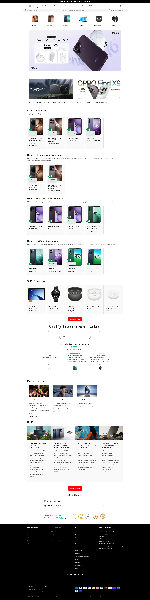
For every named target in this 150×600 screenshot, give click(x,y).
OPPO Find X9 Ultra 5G (36, 138)
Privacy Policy (79, 547)
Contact (77, 538)
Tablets (81, 25)
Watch (114, 25)
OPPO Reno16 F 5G (73, 138)
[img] (75, 347)
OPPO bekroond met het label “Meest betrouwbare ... (38, 445)
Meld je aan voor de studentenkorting (35, 415)
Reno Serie (49, 25)
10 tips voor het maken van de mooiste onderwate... (87, 445)
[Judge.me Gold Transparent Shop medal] (73, 516)
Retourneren (79, 550)
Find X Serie (34, 25)
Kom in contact (57, 411)
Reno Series (31, 535)
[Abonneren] (89, 337)
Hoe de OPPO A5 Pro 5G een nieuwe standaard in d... (110, 445)
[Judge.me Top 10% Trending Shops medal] (102, 516)
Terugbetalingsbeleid (82, 556)
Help (76, 568)
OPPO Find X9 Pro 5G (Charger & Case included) (54, 140)
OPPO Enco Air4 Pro (112, 306)
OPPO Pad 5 (32, 306)
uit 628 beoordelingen (74, 349)
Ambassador (79, 565)
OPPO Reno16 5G (53, 226)
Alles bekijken (75, 319)
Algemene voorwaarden (68, 595)
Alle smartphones (32, 544)
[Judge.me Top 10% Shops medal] (95, 516)
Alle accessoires (56, 541)
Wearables (54, 532)
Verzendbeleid (79, 595)
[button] (47, 6)
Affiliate (77, 562)
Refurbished (31, 541)
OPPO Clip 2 (71, 306)
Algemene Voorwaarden (83, 532)
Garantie (78, 541)
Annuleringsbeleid (100, 595)
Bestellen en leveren (81, 535)
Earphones (97, 25)
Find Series (30, 532)
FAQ (76, 559)
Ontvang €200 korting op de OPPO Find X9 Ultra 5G (46, 102)
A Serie (65, 25)
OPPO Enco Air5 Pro (93, 306)
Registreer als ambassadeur (86, 407)
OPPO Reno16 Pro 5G (35, 226)
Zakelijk (77, 553)
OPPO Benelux (35, 596)
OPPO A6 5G (33, 269)
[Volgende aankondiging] (122, 1)
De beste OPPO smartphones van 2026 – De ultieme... (62, 445)
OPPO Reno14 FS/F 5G (93, 226)
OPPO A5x (90, 269)
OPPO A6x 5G (91, 138)
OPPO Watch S (52, 306)
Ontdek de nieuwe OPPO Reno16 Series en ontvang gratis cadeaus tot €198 (53, 76)
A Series (30, 538)
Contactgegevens (89, 595)
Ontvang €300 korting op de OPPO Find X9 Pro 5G (93, 102)
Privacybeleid (56, 595)
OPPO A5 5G (71, 269)
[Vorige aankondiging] (28, 1)
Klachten (78, 544)
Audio (53, 535)
